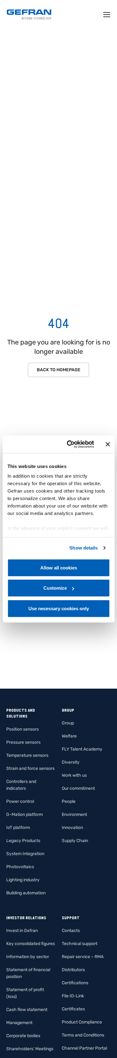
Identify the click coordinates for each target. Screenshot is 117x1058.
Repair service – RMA (83, 956)
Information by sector (27, 956)
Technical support (79, 943)
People (69, 801)
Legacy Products (23, 840)
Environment (74, 814)
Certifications (75, 982)
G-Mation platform (24, 814)
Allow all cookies (58, 567)
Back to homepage (58, 369)
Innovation (72, 827)
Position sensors (22, 729)
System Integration (25, 853)
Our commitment (78, 788)
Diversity (71, 762)
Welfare (69, 736)
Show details (83, 547)
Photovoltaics (20, 866)
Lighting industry (23, 879)
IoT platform (18, 827)
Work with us (74, 775)
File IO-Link (73, 996)
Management (19, 1022)
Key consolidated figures (30, 943)
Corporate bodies (23, 1035)
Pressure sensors (23, 742)
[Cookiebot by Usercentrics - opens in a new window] (70, 444)
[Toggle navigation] (107, 14)
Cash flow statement (26, 1009)
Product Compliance (82, 1022)
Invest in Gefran (22, 930)
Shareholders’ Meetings (29, 1048)
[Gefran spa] (29, 14)
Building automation (26, 893)
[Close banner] (107, 444)
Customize (55, 588)
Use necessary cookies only (58, 608)
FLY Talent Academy (82, 749)
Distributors (73, 969)
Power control (20, 801)
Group (68, 723)
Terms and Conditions (83, 1035)
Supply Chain (75, 840)
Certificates (73, 1009)
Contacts (71, 930)
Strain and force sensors (30, 768)
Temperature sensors (27, 755)
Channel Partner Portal (84, 1048)
